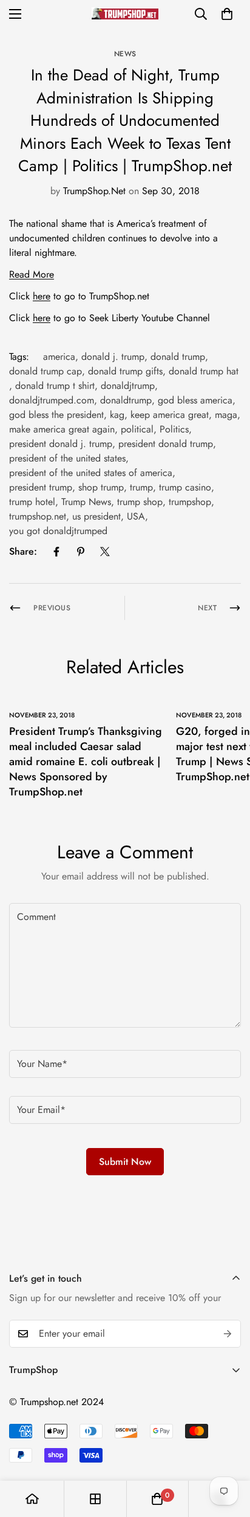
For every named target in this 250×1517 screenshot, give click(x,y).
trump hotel (32, 502)
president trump (40, 487)
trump (141, 487)
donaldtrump (126, 400)
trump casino (185, 487)
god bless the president (56, 415)
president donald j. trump (60, 444)
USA (136, 516)
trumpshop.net (37, 516)
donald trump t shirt (55, 386)
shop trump (101, 487)
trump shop (140, 502)
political (137, 429)
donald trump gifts (125, 371)
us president (96, 516)
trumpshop (190, 502)
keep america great (169, 415)
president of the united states (67, 458)
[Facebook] (56, 551)
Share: (23, 551)
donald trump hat (203, 371)
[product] (32, 1499)
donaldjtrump (128, 386)
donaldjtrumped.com (51, 400)
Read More (31, 274)
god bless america (195, 400)
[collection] (95, 1499)
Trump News (86, 502)
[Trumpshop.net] (125, 13)
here (41, 296)
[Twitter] (105, 551)
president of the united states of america (90, 473)
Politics (174, 429)
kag (117, 415)
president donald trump (165, 444)
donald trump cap (45, 371)
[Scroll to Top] (228, 1453)
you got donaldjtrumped (58, 531)
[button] (227, 14)
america (59, 357)
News (125, 53)
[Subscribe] (227, 1334)
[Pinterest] (80, 551)
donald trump (177, 357)
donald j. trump (112, 357)
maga (226, 415)
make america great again (62, 429)
